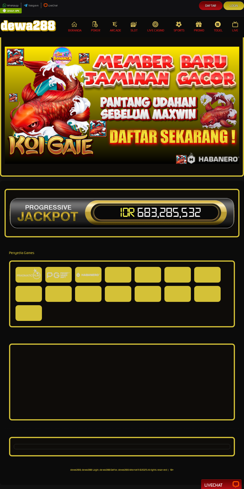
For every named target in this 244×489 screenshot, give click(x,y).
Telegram (33, 5)
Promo (199, 30)
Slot (134, 30)
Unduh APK (13, 10)
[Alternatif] (122, 413)
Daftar (210, 6)
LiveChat (53, 5)
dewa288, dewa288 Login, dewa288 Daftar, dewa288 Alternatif (104, 469)
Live (235, 30)
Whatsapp (13, 5)
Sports (179, 30)
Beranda (74, 30)
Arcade (115, 30)
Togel (218, 30)
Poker (95, 30)
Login (234, 6)
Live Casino (155, 30)
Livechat (213, 485)
